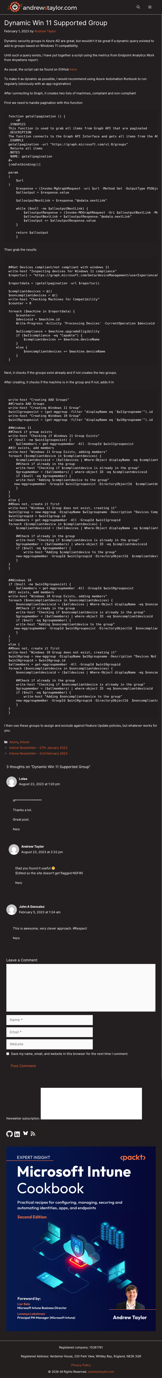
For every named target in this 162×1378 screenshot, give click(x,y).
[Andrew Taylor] (42, 7)
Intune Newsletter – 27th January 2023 (38, 748)
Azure (13, 742)
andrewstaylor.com (101, 1371)
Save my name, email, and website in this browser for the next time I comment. (69, 1054)
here (73, 69)
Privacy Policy (81, 1365)
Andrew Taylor (32, 846)
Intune (24, 742)
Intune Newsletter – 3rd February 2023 (38, 753)
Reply (16, 829)
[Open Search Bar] (138, 7)
